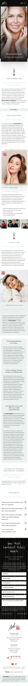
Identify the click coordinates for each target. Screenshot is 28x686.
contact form (8, 484)
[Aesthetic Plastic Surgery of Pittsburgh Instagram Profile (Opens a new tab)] (12, 664)
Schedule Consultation (7, 613)
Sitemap (23, 668)
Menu (24, 3)
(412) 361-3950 (12, 481)
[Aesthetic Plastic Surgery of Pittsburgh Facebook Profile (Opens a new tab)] (15, 664)
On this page (13, 109)
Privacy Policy (21, 610)
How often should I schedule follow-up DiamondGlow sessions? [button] (12, 517)
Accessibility (17, 668)
